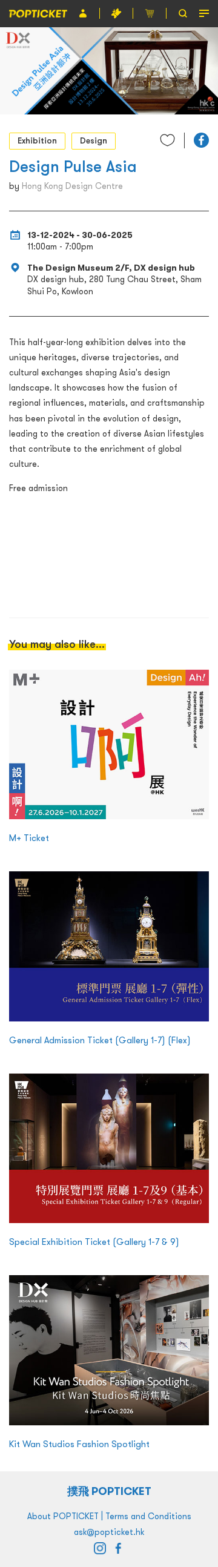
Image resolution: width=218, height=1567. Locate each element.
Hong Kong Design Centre (72, 185)
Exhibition (37, 140)
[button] (201, 140)
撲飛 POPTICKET (109, 1491)
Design (93, 140)
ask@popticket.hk (109, 1531)
